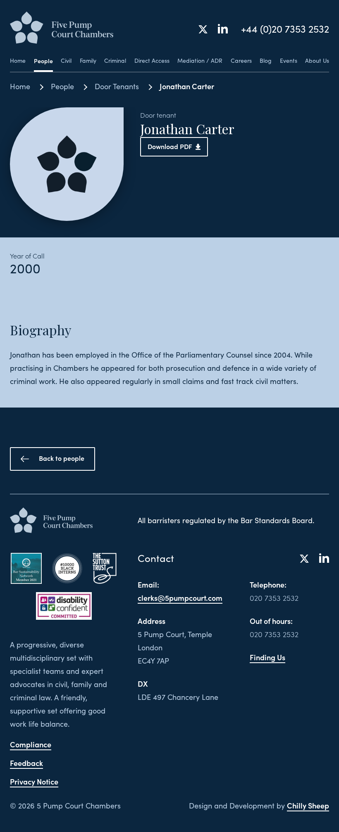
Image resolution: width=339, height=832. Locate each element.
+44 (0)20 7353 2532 (285, 29)
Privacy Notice (34, 781)
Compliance (30, 744)
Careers (241, 61)
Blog (266, 61)
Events (288, 61)
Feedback (26, 763)
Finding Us (267, 657)
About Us (317, 61)
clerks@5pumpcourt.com (180, 598)
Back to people (61, 457)
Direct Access (152, 61)
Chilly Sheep (308, 805)
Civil (66, 61)
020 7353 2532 (274, 598)
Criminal (115, 61)
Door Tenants (117, 86)
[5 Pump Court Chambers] (61, 28)
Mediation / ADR (199, 61)
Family (88, 61)
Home (18, 61)
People (43, 61)
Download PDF (170, 146)
